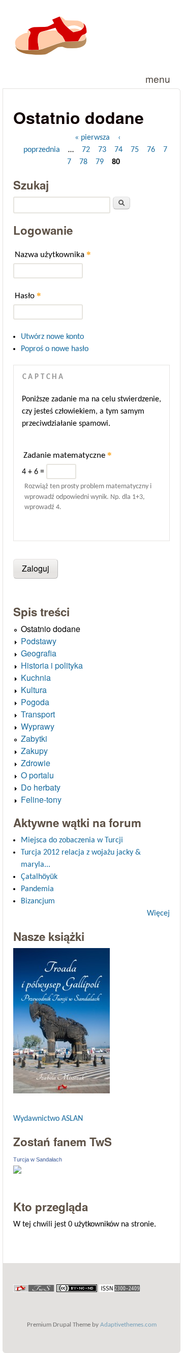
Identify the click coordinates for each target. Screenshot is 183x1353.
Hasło (28, 295)
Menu (157, 78)
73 (102, 150)
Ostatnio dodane (50, 629)
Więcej (158, 913)
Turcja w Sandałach (37, 1159)
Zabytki (34, 738)
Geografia (38, 653)
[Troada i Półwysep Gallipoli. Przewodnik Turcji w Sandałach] (61, 1091)
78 (83, 162)
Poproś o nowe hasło (54, 349)
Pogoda (35, 702)
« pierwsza (92, 138)
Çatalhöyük (39, 877)
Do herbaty (40, 787)
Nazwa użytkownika (53, 254)
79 (100, 162)
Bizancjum (38, 901)
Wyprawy (37, 726)
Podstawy (38, 641)
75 (135, 150)
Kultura (34, 690)
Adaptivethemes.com (128, 1324)
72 (86, 150)
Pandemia (37, 889)
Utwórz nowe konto (52, 337)
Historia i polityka (52, 665)
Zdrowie (35, 763)
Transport (38, 714)
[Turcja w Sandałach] (17, 1172)
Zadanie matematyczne (67, 455)
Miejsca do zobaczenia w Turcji (72, 840)
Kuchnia (36, 677)
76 (151, 150)
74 (118, 150)
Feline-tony (41, 799)
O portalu (37, 775)
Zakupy (34, 751)
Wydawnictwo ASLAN (48, 1119)
